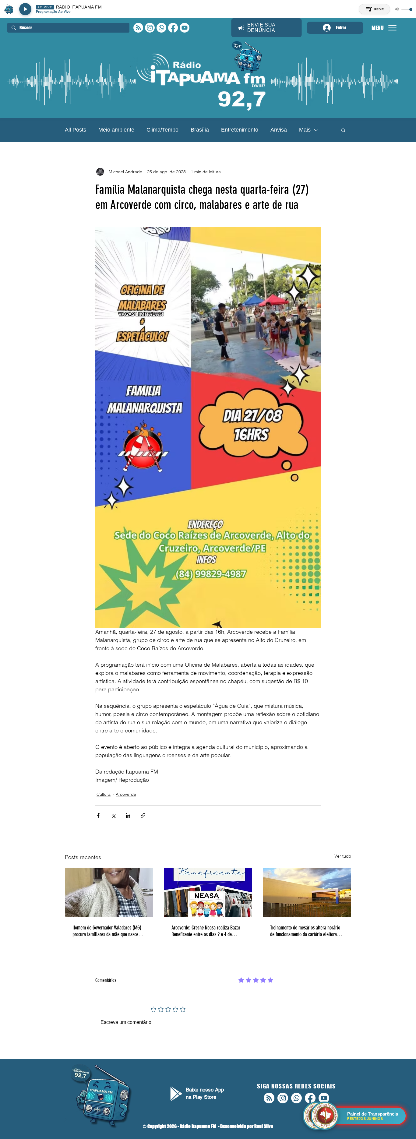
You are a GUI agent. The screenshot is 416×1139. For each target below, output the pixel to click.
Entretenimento (239, 130)
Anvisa (278, 130)
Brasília (200, 130)
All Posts (75, 130)
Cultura (104, 794)
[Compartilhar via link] (143, 815)
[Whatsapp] (161, 28)
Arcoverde (126, 794)
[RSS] (138, 28)
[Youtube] (184, 28)
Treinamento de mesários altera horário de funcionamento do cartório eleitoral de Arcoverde (305, 931)
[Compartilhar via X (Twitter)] (113, 815)
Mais (305, 130)
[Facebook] (173, 28)
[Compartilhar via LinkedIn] (128, 815)
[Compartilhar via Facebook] (98, 815)
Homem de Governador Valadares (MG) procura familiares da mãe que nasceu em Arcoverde (106, 931)
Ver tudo (342, 856)
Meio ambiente (116, 130)
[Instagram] (150, 28)
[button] (343, 130)
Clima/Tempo (162, 130)
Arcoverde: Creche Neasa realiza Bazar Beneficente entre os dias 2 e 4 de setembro (205, 931)
